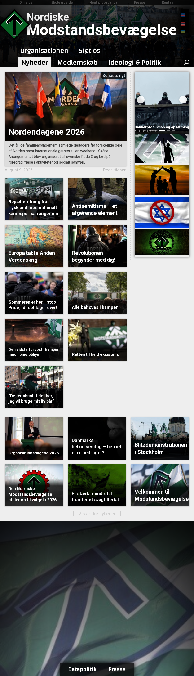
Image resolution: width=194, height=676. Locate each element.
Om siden (27, 2)
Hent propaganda (103, 2)
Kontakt (168, 2)
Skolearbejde (62, 2)
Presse (139, 2)
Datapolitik (82, 669)
